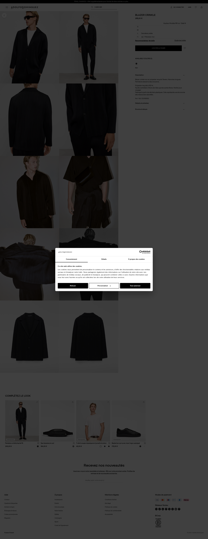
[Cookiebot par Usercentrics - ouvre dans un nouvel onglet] (140, 252)
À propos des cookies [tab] (136, 259)
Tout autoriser (135, 286)
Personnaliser (103, 286)
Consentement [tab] (71, 259)
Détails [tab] (104, 259)
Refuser (73, 286)
